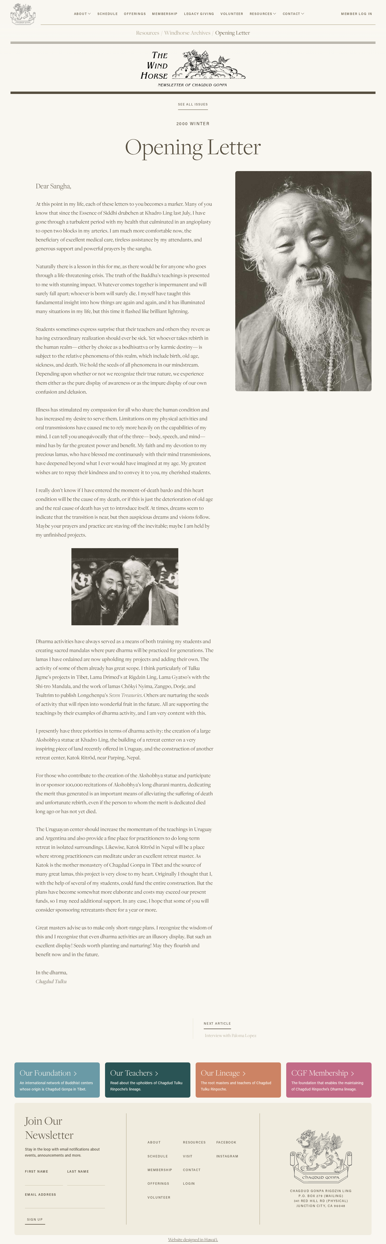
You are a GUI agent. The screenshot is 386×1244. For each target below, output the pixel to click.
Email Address (40, 1194)
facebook (226, 1142)
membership (160, 1170)
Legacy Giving (199, 14)
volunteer (232, 14)
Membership (165, 14)
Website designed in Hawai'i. (193, 1239)
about (80, 14)
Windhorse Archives (187, 32)
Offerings (135, 14)
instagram (227, 1156)
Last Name (78, 1171)
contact (292, 14)
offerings (158, 1183)
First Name (36, 1171)
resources (261, 14)
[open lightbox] (303, 583)
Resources (147, 32)
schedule (107, 14)
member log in (356, 14)
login (189, 1183)
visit (188, 1156)
